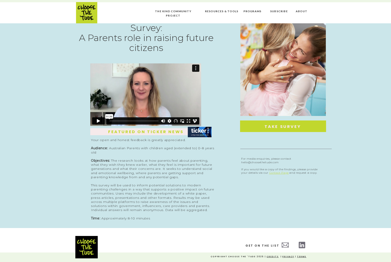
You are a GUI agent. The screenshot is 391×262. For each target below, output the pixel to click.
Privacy (288, 256)
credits (273, 256)
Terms (301, 256)
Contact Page (279, 172)
